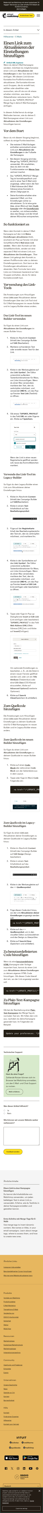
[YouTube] (30, 1469)
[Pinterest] (37, 1469)
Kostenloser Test (26, 15)
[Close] (39, 1490)
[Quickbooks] (14, 1448)
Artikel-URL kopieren (14, 63)
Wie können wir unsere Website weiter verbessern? (21, 1121)
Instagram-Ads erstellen (12, 1267)
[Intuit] (21, 1438)
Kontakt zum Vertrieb (11, 1424)
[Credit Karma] (27, 1443)
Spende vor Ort (9, 1393)
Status (6, 1325)
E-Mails (18, 36)
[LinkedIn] (24, 1469)
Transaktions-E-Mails (11, 1309)
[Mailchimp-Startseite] (10, 15)
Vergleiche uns (9, 1313)
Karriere (6, 1396)
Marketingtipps (9, 1341)
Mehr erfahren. (14, 1092)
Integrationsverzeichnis (12, 1353)
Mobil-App (7, 1329)
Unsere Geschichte (10, 1385)
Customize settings (21, 1508)
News (5, 1389)
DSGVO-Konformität (11, 1317)
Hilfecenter (9, 36)
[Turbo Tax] (14, 1443)
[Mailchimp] (28, 1448)
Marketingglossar (10, 1349)
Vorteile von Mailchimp (12, 1298)
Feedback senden (12, 1152)
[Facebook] (6, 1469)
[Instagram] (18, 1469)
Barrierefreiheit (9, 1400)
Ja (8, 1110)
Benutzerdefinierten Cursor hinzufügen (18, 1271)
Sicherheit (7, 1321)
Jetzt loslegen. (21, 9)
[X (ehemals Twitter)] (12, 1469)
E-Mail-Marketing (10, 1306)
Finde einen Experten (11, 1417)
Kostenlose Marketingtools (13, 1345)
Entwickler (7, 1369)
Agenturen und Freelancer (13, 1365)
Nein (9, 1113)
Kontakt (6, 1413)
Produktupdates (9, 1302)
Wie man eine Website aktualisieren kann (18, 1275)
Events (6, 1373)
